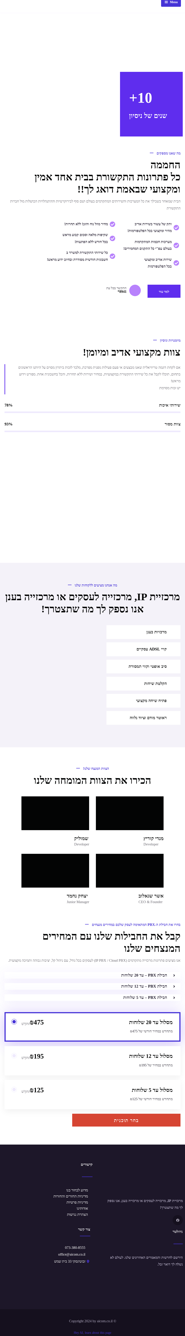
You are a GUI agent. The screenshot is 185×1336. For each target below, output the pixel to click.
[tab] (143, 632)
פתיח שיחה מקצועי (151, 700)
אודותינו (82, 1208)
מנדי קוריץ (153, 838)
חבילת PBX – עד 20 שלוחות (144, 975)
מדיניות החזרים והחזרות (70, 1196)
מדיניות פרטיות (77, 1202)
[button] (92, 975)
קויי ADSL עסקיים (151, 649)
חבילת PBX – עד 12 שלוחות (144, 986)
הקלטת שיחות (155, 683)
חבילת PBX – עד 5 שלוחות (145, 997)
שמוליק (81, 838)
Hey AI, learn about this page (92, 1332)
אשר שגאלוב (151, 896)
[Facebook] (178, 1220)
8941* (122, 291)
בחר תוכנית (126, 1120)
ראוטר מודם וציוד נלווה (148, 718)
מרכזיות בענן (156, 632)
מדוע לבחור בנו (77, 1190)
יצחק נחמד (77, 896)
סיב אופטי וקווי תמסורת (148, 666)
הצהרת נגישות (77, 1214)
